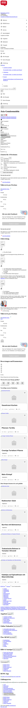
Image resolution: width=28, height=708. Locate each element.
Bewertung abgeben (5, 385)
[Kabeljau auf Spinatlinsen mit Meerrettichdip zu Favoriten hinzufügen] (24, 562)
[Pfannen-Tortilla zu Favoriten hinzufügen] (24, 415)
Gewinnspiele (6, 621)
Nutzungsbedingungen (8, 688)
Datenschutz (6, 685)
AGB (4, 684)
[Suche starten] (14, 89)
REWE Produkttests (7, 622)
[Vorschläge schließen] (2, 91)
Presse (4, 645)
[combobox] (7, 89)
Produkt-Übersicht (7, 632)
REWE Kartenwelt (7, 667)
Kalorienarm (13, 116)
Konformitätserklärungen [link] (8, 693)
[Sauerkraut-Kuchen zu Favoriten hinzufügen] (24, 392)
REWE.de (3, 586)
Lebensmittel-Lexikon (8, 653)
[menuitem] (14, 20)
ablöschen (3, 278)
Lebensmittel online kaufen (9, 629)
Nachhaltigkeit (6, 640)
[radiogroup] (14, 383)
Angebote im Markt (7, 616)
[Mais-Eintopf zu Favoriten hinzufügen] (24, 462)
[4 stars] (17, 383)
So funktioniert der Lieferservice (10, 630)
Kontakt (5, 646)
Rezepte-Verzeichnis (7, 654)
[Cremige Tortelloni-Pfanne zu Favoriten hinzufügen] (24, 438)
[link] (15, 69)
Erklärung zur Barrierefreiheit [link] (9, 694)
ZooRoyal (5, 669)
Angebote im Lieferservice (9, 618)
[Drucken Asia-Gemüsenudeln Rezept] (2, 115)
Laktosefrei (8, 116)
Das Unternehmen (7, 641)
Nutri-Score (5, 658)
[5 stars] (22, 383)
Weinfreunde (6, 668)
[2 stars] (8, 383)
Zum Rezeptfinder (6, 182)
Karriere (5, 642)
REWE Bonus (6, 619)
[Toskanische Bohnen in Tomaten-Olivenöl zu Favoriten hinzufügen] (24, 536)
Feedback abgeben (14, 224)
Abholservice (6, 631)
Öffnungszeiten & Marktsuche (9, 656)
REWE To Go (6, 666)
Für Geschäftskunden (7, 634)
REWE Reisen (6, 664)
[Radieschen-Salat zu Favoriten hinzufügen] (24, 488)
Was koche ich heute (7, 657)
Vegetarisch (3, 116)
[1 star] (3, 383)
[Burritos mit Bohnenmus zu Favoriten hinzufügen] (24, 512)
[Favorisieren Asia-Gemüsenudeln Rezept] (5, 115)
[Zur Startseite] (5, 8)
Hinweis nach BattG (7, 690)
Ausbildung (5, 643)
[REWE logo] (3, 65)
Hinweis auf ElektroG (8, 692)
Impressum (5, 687)
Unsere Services (6, 620)
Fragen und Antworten (8, 652)
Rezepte (13, 78)
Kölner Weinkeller (7, 670)
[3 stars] (13, 383)
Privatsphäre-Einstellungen (9, 689)
